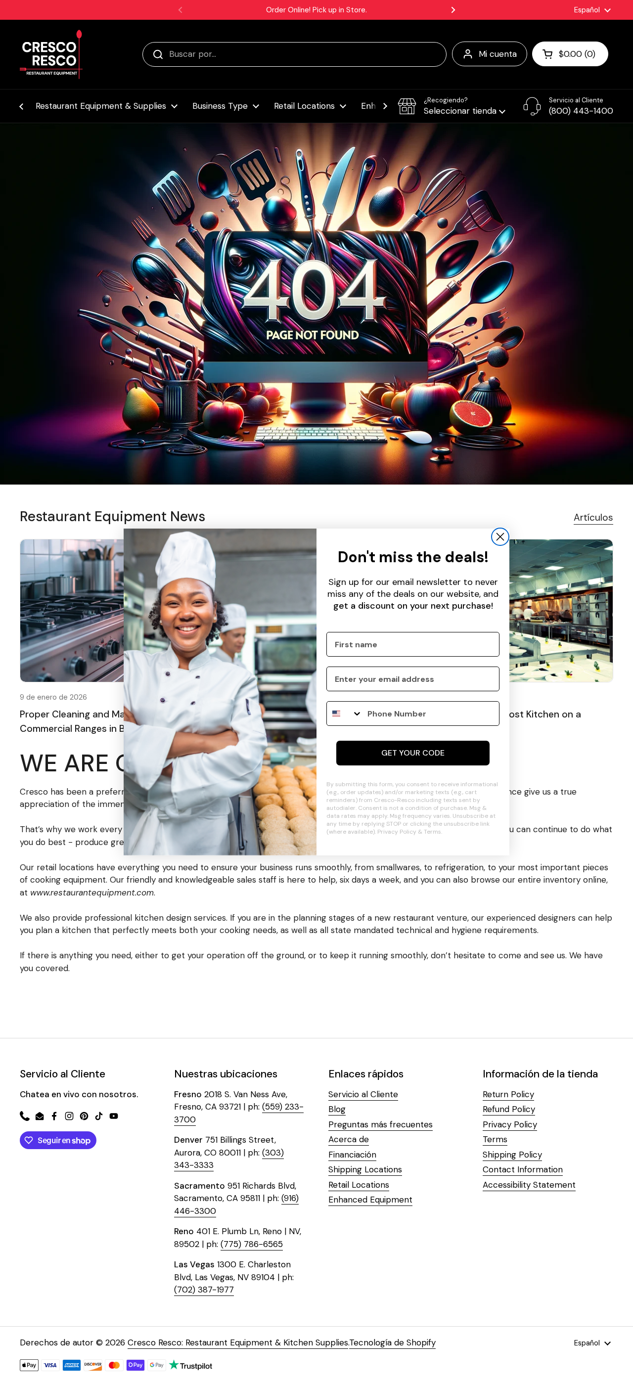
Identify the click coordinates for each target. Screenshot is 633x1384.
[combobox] (344, 713)
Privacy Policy (396, 832)
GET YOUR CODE (413, 753)
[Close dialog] (500, 536)
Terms (432, 832)
